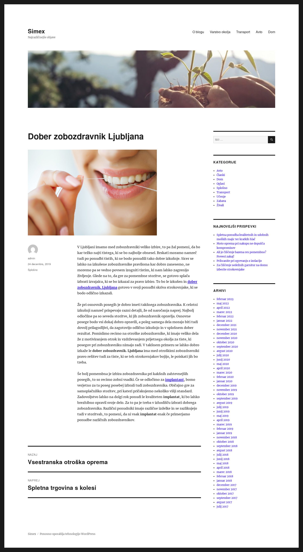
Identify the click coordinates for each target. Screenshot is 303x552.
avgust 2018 (224, 450)
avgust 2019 (224, 403)
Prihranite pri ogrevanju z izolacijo (239, 261)
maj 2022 (223, 303)
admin (31, 258)
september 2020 (227, 346)
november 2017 (227, 489)
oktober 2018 (225, 442)
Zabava (221, 201)
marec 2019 (224, 424)
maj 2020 (223, 364)
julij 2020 (223, 355)
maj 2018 (222, 463)
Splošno (33, 270)
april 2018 (223, 467)
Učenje (221, 196)
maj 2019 (223, 416)
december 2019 (227, 385)
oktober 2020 (225, 342)
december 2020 (227, 333)
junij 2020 (223, 359)
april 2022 (223, 308)
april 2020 (223, 368)
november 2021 (227, 329)
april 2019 (223, 420)
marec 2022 (224, 312)
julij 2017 (222, 506)
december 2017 (226, 485)
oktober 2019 (225, 394)
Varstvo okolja (220, 31)
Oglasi (221, 183)
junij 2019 (223, 411)
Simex (36, 31)
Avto (259, 31)
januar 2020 (224, 381)
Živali (220, 205)
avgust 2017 (224, 502)
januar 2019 (224, 433)
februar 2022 (225, 316)
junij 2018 (223, 459)
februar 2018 (225, 476)
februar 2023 (225, 299)
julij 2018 (222, 455)
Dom (271, 31)
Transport (243, 31)
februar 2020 (225, 377)
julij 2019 (223, 407)
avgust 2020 (225, 351)
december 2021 (226, 325)
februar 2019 (225, 429)
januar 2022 (224, 321)
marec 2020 (224, 372)
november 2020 (227, 338)
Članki (221, 175)
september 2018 (227, 446)
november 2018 (227, 437)
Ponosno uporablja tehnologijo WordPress (67, 534)
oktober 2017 (225, 493)
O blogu (198, 31)
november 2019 (227, 390)
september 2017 (227, 498)
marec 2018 (224, 472)
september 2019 (227, 398)
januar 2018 (224, 480)
